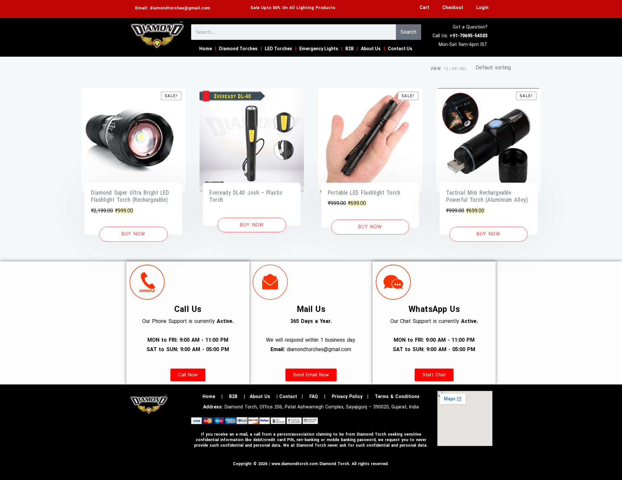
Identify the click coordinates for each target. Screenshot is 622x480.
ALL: (463, 68)
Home (205, 48)
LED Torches (278, 48)
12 (446, 68)
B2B (349, 48)
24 (454, 68)
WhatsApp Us (434, 309)
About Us (371, 48)
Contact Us (400, 48)
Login (482, 7)
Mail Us (311, 309)
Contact (288, 396)
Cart (424, 7)
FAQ (313, 396)
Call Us (188, 309)
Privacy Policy (347, 396)
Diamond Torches (238, 48)
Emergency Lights (318, 48)
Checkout (452, 7)
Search (408, 32)
